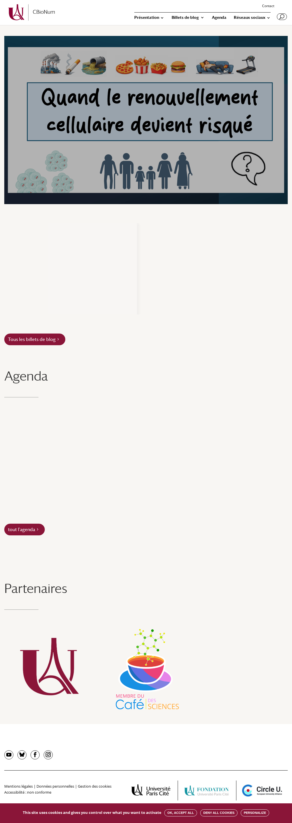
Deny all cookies (218, 812)
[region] (146, 268)
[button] (29, 269)
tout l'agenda (21, 529)
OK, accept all (180, 812)
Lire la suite (143, 167)
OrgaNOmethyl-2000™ (82, 289)
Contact (268, 6)
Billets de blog (185, 17)
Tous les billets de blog (32, 339)
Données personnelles (55, 786)
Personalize (255, 812)
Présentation (146, 17)
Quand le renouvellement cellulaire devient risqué (120, 93)
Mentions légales (18, 786)
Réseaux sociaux (249, 17)
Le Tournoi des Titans (179, 289)
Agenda (219, 17)
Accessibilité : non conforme (27, 792)
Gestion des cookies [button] (94, 786)
